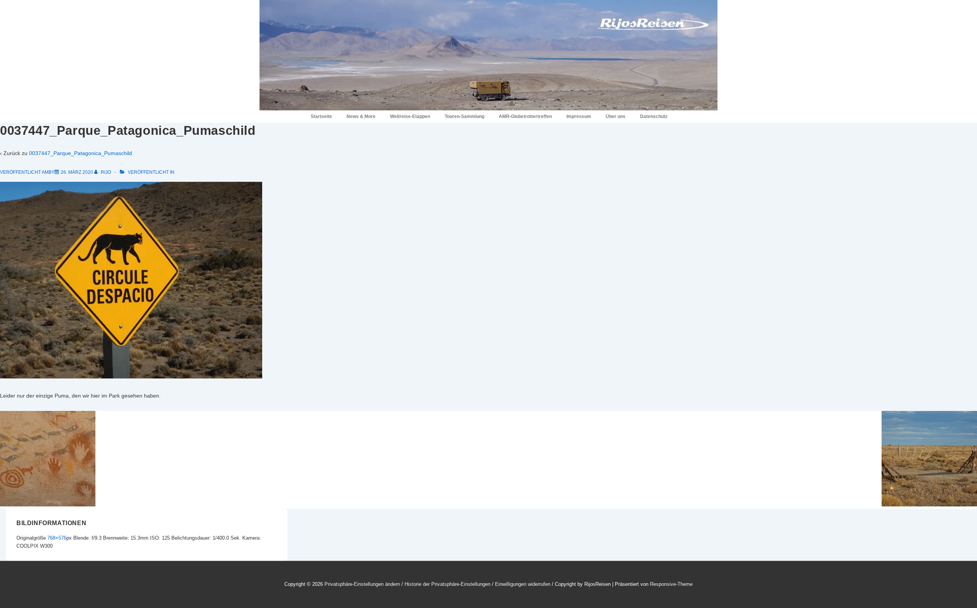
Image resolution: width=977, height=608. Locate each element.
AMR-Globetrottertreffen (525, 116)
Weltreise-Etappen (410, 116)
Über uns (616, 116)
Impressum (578, 116)
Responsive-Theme (671, 584)
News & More (361, 116)
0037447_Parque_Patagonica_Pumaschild (80, 153)
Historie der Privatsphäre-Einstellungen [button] (447, 584)
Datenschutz (653, 116)
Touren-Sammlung (464, 116)
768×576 (56, 538)
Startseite (321, 116)
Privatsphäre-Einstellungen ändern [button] (362, 584)
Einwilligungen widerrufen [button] (522, 584)
